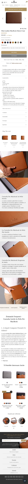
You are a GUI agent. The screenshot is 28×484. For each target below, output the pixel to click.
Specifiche (4, 124)
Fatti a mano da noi (6, 108)
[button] (4, 33)
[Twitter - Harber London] (8, 482)
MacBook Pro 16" (17, 5)
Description (4, 65)
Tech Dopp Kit (5, 142)
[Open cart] (26, 2)
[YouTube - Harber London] (19, 482)
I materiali (4, 112)
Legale (14, 449)
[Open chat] (25, 481)
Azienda (14, 470)
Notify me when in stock (17, 63)
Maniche (7, 5)
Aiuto (14, 455)
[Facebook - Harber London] (10, 482)
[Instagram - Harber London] (13, 482)
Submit (23, 440)
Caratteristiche (5, 77)
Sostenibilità (4, 116)
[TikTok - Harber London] (17, 482)
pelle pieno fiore (17, 104)
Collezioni (14, 465)
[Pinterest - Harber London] (15, 482)
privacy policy (17, 444)
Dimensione (4, 45)
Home (3, 5)
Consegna (4, 120)
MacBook (11, 5)
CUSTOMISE (14, 55)
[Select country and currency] (4, 2)
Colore (6, 39)
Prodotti (14, 460)
